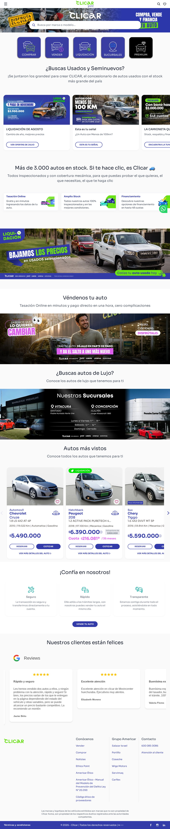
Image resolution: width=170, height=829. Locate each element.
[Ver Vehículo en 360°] (56, 513)
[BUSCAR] (158, 4)
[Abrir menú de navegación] (6, 4)
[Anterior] (5, 254)
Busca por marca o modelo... (56, 25)
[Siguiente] (165, 254)
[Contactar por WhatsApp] (163, 209)
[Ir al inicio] (85, 4)
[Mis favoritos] (164, 4)
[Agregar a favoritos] (57, 502)
